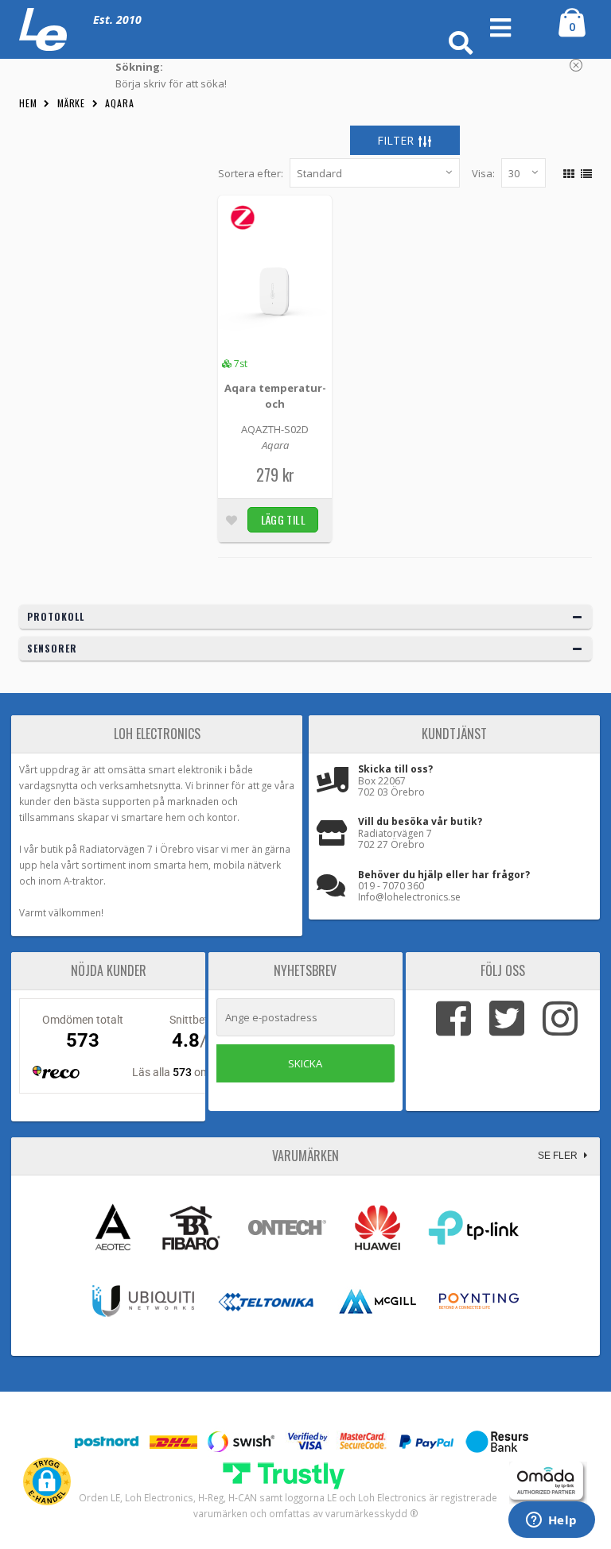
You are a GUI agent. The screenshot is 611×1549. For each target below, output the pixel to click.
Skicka (305, 1063)
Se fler (559, 1155)
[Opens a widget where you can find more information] (551, 1521)
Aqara (119, 103)
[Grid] (566, 171)
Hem (28, 103)
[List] (584, 171)
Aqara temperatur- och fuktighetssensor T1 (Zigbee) (275, 397)
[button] (47, 1481)
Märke (71, 103)
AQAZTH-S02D (275, 429)
